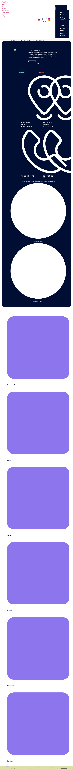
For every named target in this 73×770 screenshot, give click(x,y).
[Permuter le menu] (53, 3)
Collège (42, 21)
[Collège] (43, 19)
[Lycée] (46, 19)
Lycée (46, 21)
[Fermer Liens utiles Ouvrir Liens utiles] (57, 9)
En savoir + (64, 768)
